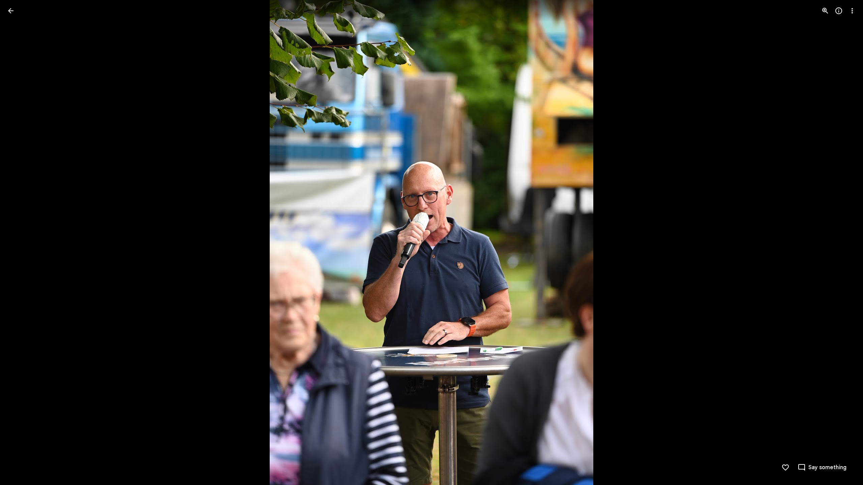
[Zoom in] (825, 11)
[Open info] (838, 11)
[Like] (785, 467)
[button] (18, 242)
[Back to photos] (11, 11)
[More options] (852, 11)
